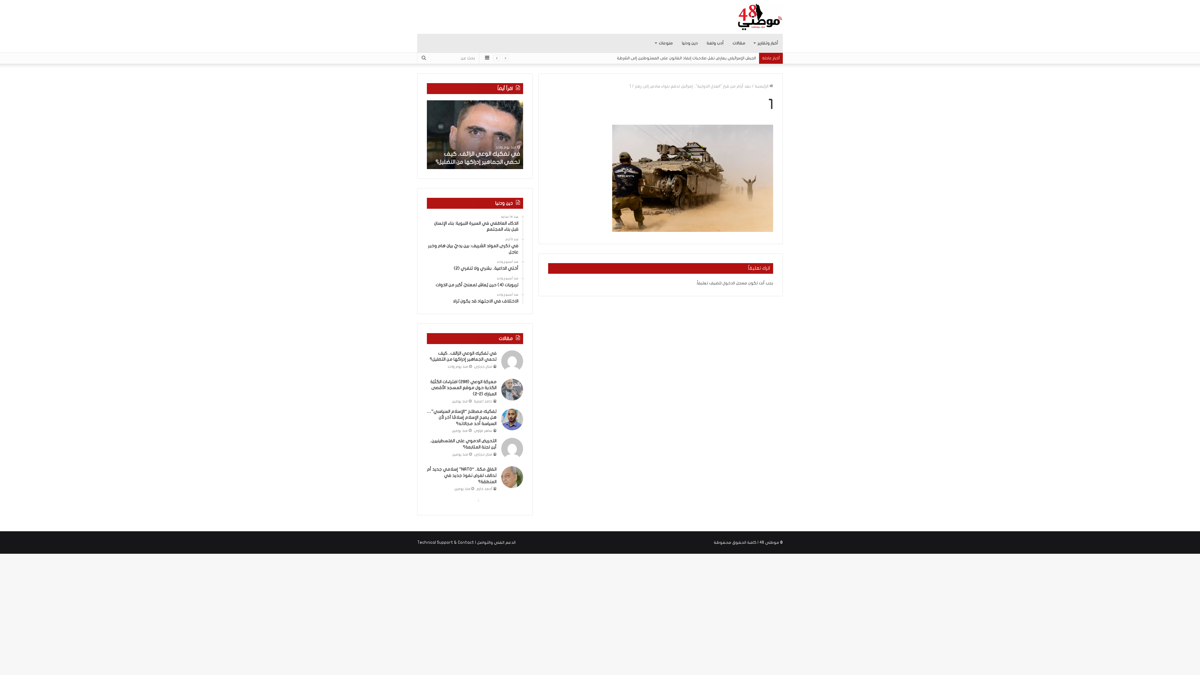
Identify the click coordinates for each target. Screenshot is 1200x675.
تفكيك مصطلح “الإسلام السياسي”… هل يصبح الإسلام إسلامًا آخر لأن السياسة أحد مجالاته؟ (462, 417)
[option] (475, 134)
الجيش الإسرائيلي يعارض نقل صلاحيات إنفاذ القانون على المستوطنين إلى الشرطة (686, 58)
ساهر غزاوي (483, 430)
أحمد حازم (484, 489)
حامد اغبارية (483, 401)
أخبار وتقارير (768, 43)
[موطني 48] (760, 17)
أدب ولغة (715, 43)
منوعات (666, 43)
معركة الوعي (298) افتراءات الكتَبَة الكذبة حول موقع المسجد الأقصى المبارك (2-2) (463, 387)
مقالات (738, 43)
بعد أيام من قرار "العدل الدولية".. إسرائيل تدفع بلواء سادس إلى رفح (693, 86)
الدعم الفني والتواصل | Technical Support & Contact (466, 542)
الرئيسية (762, 86)
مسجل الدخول (734, 283)
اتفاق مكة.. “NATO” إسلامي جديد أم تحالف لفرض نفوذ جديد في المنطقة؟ (462, 475)
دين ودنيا (690, 43)
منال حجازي (483, 366)
